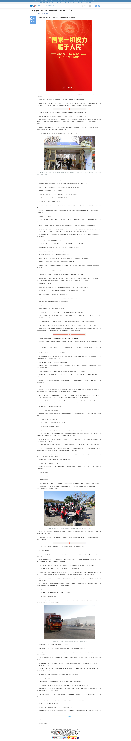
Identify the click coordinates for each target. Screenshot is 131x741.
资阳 (84, 2)
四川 (76, 0)
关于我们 (54, 729)
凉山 (92, 2)
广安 (71, 2)
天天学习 (42, 0)
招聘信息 (67, 729)
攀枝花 (44, 2)
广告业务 (60, 729)
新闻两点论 (64, 0)
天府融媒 (94, 0)
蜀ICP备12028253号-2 (54, 732)
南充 (66, 2)
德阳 (50, 2)
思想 (52, 0)
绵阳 (52, 2)
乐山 (63, 2)
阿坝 (87, 2)
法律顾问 (73, 729)
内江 (60, 2)
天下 (79, 0)
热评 (57, 0)
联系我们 (64, 729)
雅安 (79, 2)
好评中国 (60, 0)
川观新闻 (69, 0)
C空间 (91, 0)
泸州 (47, 2)
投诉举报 (77, 729)
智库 (54, 0)
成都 (38, 2)
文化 (81, 0)
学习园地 (38, 0)
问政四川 (73, 0)
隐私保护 (70, 729)
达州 (74, 2)
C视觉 (88, 0)
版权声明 (57, 729)
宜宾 (68, 2)
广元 (55, 2)
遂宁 (58, 2)
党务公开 (84, 0)
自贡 (41, 2)
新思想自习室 (47, 0)
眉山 (82, 2)
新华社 (42, 13)
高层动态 (50, 5)
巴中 (76, 2)
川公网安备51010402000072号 (63, 732)
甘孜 (90, 2)
